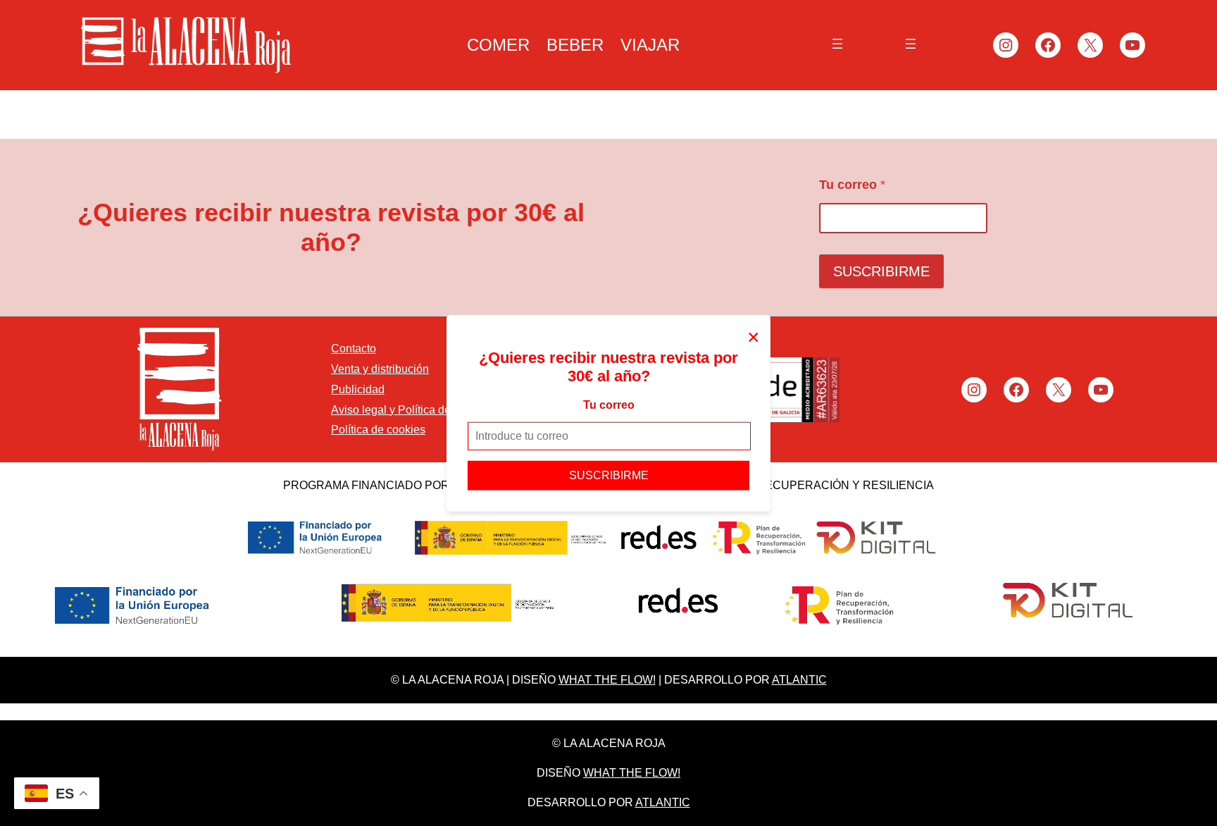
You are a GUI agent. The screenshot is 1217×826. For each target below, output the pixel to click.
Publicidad (358, 389)
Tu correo (609, 404)
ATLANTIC (799, 680)
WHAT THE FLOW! (607, 680)
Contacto (353, 349)
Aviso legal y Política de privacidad (418, 410)
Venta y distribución (380, 369)
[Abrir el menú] (837, 43)
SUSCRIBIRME (609, 475)
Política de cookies (378, 430)
